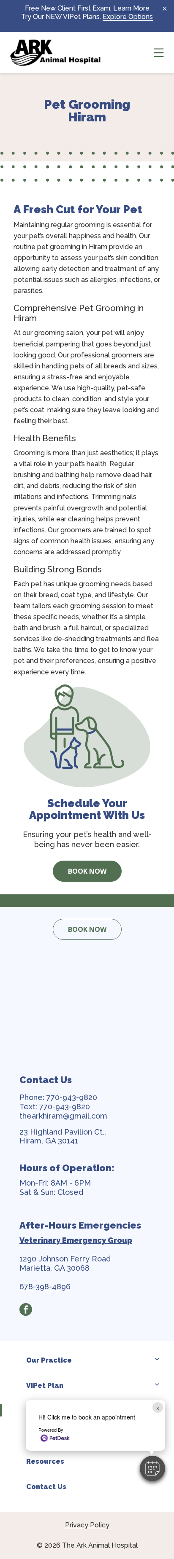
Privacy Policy (87, 1525)
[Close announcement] (164, 8)
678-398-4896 (45, 1286)
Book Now (87, 871)
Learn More (131, 8)
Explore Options (128, 17)
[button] (152, 1468)
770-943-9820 (71, 1097)
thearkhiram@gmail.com (63, 1115)
